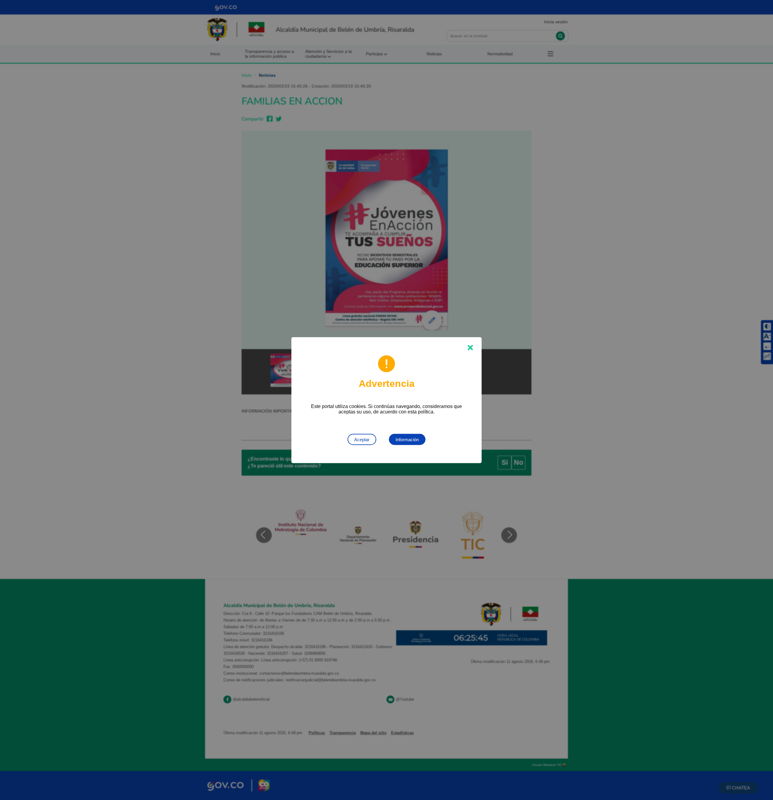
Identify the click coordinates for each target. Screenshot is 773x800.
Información (407, 439)
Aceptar (362, 439)
